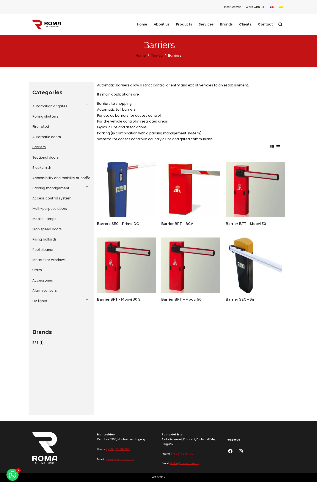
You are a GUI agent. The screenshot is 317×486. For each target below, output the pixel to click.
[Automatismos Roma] (46, 24)
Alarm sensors (44, 290)
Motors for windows (49, 259)
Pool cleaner (43, 249)
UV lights (39, 300)
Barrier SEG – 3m (240, 299)
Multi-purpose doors (49, 208)
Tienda (157, 55)
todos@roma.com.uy (120, 459)
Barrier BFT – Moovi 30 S (119, 299)
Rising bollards (44, 239)
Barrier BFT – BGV (177, 224)
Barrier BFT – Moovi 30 (246, 224)
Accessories (42, 280)
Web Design (158, 477)
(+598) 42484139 (182, 454)
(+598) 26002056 (118, 449)
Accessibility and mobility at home (61, 177)
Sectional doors (45, 157)
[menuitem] (272, 7)
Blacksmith (41, 167)
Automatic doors (46, 136)
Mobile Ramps (44, 218)
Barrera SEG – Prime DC (118, 224)
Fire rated (40, 126)
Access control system (51, 198)
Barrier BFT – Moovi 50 (181, 299)
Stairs (37, 270)
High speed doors (47, 229)
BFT (35, 342)
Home (141, 55)
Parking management (50, 188)
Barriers (39, 147)
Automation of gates (49, 106)
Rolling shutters (45, 116)
